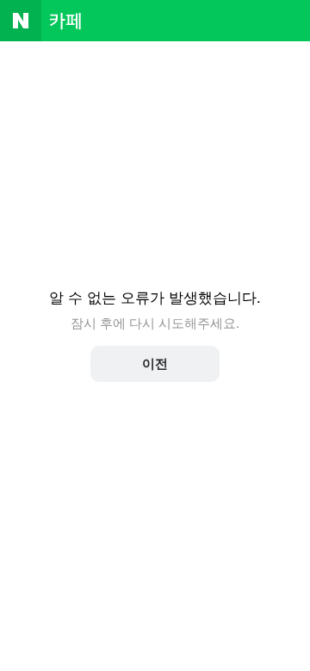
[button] (155, 364)
